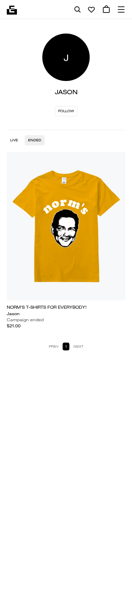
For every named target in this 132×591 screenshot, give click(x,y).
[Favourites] (91, 9)
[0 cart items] (106, 9)
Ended (34, 140)
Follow (66, 111)
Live (14, 140)
